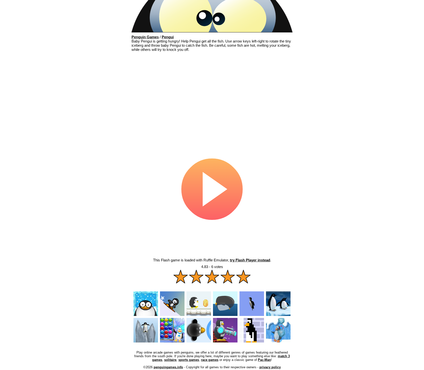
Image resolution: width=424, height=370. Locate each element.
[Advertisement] (212, 91)
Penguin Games (145, 37)
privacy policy (270, 367)
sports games (188, 360)
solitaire (170, 360)
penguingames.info (168, 367)
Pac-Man (264, 360)
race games (209, 360)
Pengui (168, 37)
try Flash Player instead (250, 260)
